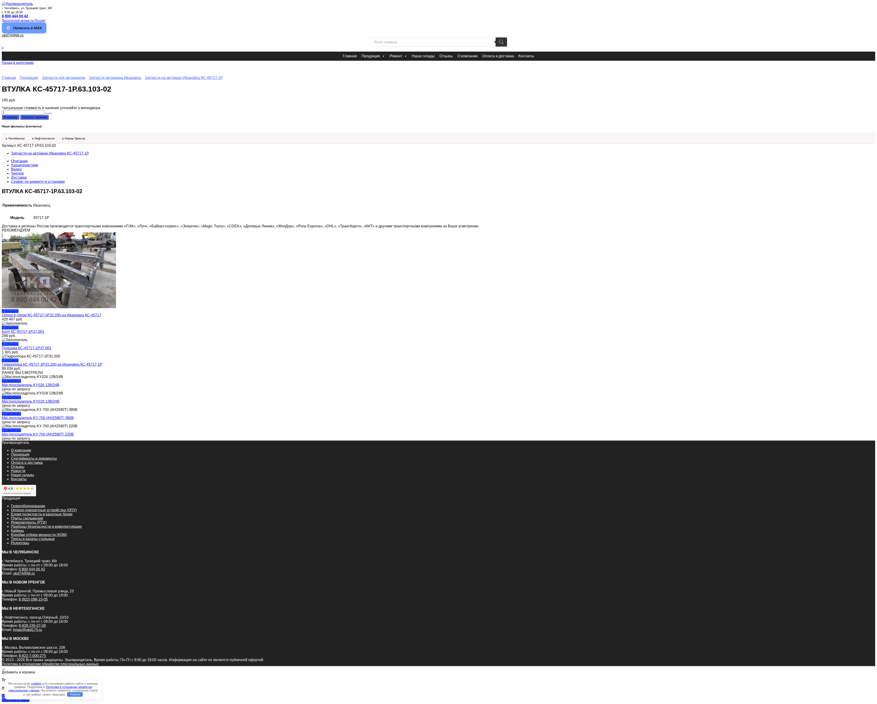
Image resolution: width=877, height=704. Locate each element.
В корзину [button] (10, 311)
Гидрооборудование (28, 506)
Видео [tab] (16, 169)
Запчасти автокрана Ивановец (115, 78)
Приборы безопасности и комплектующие (46, 526)
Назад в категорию (18, 63)
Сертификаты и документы (34, 458)
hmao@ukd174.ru (27, 630)
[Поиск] (501, 42)
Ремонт (396, 56)
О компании (467, 56)
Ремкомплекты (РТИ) (29, 522)
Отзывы (446, 56)
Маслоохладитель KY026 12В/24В (30, 385)
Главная (350, 56)
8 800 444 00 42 (32, 569)
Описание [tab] (19, 161)
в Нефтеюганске (43, 138)
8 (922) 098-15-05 (33, 599)
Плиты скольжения (27, 518)
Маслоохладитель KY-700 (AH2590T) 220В (38, 434)
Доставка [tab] (19, 177)
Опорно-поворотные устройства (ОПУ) (44, 510)
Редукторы (20, 543)
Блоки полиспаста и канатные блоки (41, 514)
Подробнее (11, 381)
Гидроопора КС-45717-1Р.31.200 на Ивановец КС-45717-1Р (52, 364)
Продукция (371, 56)
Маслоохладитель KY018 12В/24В (30, 401)
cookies (36, 683)
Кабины (17, 531)
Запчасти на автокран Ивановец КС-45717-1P (184, 78)
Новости (18, 471)
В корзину (10, 117)
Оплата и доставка (498, 56)
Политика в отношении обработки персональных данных (50, 664)
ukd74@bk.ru (13, 35)
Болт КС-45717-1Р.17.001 (23, 332)
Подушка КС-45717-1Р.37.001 (26, 348)
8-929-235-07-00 (32, 626)
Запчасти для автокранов (63, 78)
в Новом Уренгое (73, 138)
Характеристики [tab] (24, 165)
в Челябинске (15, 138)
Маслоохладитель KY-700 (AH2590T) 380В (38, 418)
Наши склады (423, 56)
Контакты (526, 56)
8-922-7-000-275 (32, 656)
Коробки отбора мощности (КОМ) (39, 535)
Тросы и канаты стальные (33, 539)
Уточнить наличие (34, 117)
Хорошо (75, 694)
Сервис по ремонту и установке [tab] (38, 182)
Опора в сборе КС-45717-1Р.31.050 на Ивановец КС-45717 (51, 315)
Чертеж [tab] (17, 173)
